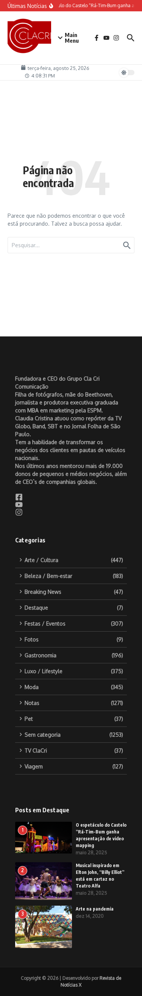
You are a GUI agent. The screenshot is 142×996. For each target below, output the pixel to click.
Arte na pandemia (95, 909)
